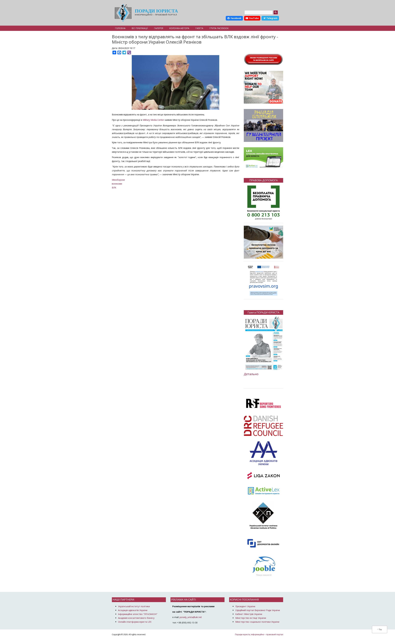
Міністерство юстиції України (250, 617)
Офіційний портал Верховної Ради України (257, 610)
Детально (251, 374)
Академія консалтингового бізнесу (136, 617)
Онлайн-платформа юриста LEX (134, 621)
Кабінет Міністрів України (248, 614)
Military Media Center (153, 119)
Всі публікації (140, 28)
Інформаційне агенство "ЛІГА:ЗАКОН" (137, 614)
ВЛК (114, 187)
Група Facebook (219, 28)
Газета (199, 28)
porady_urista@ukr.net (191, 617)
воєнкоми (117, 183)
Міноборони (118, 179)
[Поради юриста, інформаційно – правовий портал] (122, 13)
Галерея (158, 28)
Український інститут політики (134, 606)
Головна (120, 28)
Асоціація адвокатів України (132, 610)
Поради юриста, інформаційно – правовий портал (259, 634)
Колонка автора (179, 28)
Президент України (245, 606)
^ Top (380, 629)
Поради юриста (156, 11)
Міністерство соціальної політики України (257, 621)
